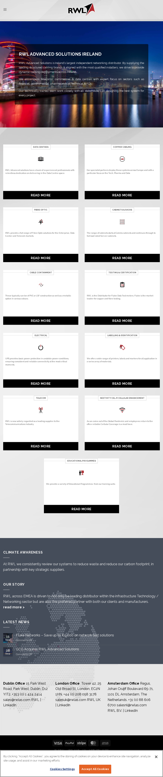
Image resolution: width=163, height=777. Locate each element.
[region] (81, 763)
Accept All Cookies (95, 769)
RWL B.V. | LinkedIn (123, 711)
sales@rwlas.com (16, 700)
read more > (14, 607)
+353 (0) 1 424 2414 (27, 694)
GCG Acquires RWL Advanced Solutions (47, 649)
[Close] (156, 756)
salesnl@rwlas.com (132, 705)
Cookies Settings (62, 769)
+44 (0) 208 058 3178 (80, 694)
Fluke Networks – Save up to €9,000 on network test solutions (65, 635)
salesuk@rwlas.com (70, 700)
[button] (5, 9)
